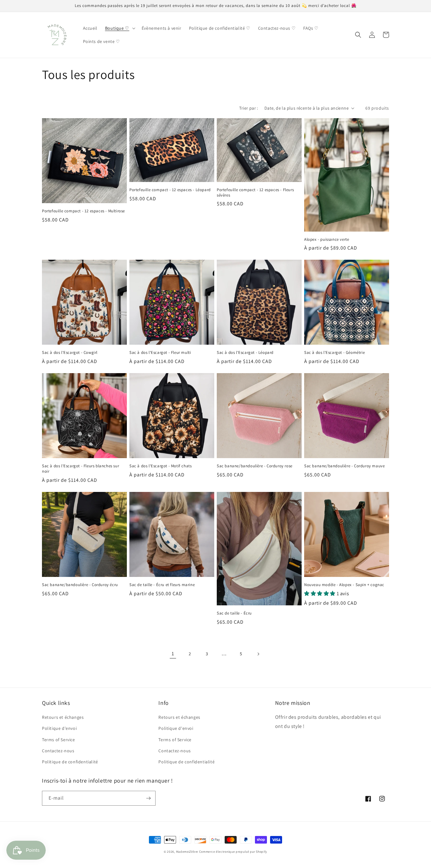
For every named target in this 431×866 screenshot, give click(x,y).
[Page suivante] (258, 654)
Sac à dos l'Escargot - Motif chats (160, 466)
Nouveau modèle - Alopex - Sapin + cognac (344, 584)
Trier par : (248, 108)
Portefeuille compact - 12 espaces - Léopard (170, 189)
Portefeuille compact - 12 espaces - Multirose (83, 211)
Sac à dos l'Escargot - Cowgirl (69, 352)
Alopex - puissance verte (326, 239)
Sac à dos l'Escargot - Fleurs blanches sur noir (80, 468)
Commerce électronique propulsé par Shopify (233, 852)
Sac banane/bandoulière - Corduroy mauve (344, 466)
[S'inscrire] (148, 798)
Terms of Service (58, 739)
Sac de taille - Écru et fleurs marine (162, 584)
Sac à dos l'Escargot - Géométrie (334, 352)
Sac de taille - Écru (234, 613)
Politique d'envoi (59, 728)
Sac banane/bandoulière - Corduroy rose (254, 466)
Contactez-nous (58, 751)
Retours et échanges (63, 717)
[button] (119, 28)
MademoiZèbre (187, 852)
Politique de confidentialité (70, 762)
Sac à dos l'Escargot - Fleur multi (160, 352)
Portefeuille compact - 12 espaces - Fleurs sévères (255, 192)
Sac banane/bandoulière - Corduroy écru (80, 584)
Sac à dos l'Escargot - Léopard (245, 352)
